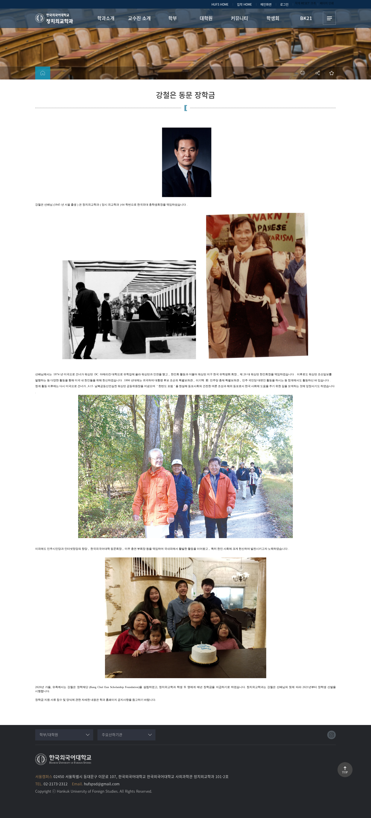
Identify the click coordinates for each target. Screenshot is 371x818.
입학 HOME (244, 4)
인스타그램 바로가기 (331, 735)
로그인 (284, 4)
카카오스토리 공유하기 (286, 87)
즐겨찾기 (332, 73)
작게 (297, 3)
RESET (305, 3)
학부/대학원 (49, 734)
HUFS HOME (219, 4)
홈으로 (42, 73)
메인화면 (266, 4)
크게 (313, 3)
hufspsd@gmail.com (102, 783)
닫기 (320, 84)
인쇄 (303, 73)
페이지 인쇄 (327, 3)
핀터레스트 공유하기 (292, 87)
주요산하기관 (112, 734)
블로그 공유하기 (298, 87)
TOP (345, 772)
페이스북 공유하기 (273, 87)
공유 (318, 73)
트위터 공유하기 (279, 87)
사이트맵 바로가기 (329, 18)
